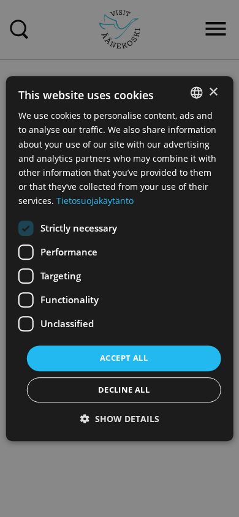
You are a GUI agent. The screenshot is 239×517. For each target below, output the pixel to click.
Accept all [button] (124, 357)
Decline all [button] (124, 389)
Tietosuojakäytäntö (95, 200)
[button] (119, 419)
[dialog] (119, 258)
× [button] (213, 92)
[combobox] (196, 92)
